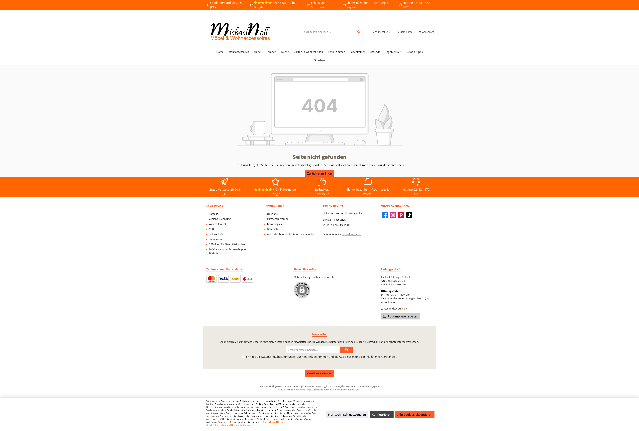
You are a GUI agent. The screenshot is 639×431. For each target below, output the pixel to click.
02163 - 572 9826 (334, 220)
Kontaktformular (351, 234)
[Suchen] (359, 31)
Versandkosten (311, 386)
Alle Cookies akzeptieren (414, 415)
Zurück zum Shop (319, 173)
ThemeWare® (354, 389)
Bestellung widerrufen (319, 373)
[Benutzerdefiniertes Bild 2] (223, 279)
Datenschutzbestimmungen (278, 357)
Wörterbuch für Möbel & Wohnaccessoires (291, 234)
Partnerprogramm (277, 218)
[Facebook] (385, 215)
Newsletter (273, 229)
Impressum (215, 239)
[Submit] (346, 350)
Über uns (272, 213)
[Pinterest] (401, 215)
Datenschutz (216, 234)
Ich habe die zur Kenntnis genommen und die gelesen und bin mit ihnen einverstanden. (321, 357)
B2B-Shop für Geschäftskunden (227, 244)
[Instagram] (393, 215)
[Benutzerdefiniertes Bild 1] (211, 279)
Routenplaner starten (402, 316)
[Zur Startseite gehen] (239, 31)
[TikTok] (409, 215)
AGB (211, 229)
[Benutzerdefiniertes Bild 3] (235, 279)
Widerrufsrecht (217, 224)
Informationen (274, 205)
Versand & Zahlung (220, 218)
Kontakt (213, 213)
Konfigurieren (381, 415)
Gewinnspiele (275, 224)
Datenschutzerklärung (273, 422)
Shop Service (214, 205)
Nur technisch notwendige (347, 415)
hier (403, 308)
